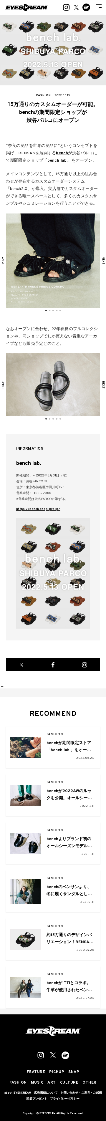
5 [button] (60, 311)
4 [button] (56, 311)
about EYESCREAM (17, 1093)
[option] (53, 260)
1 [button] (46, 311)
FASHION (55, 734)
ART (51, 1083)
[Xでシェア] (21, 664)
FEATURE (36, 1072)
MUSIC (37, 1083)
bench (62, 153)
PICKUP (56, 1072)
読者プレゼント (36, 1098)
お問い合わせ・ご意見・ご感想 (81, 1093)
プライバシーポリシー (65, 1098)
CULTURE (69, 1083)
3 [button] (53, 311)
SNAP (73, 1072)
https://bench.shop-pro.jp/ (38, 509)
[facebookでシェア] (53, 664)
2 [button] (49, 311)
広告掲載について (46, 1093)
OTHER (89, 1083)
